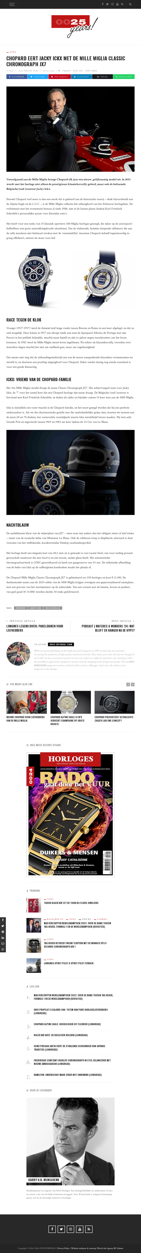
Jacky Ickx (78, 70)
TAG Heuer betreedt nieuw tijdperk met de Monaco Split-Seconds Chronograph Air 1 (75, 944)
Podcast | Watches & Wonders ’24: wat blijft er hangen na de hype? (108, 628)
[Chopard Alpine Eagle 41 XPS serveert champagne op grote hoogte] (70, 702)
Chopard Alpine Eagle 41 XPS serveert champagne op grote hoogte (67, 720)
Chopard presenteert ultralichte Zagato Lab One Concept (114, 718)
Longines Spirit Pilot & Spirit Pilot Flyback (68, 963)
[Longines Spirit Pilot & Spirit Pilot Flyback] (33, 965)
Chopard (66, 70)
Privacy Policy (63, 1248)
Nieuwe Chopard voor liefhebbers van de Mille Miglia (25, 718)
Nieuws (86, 919)
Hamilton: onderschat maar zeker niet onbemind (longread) (68, 1075)
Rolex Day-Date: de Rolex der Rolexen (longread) (61, 1035)
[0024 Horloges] (70, 27)
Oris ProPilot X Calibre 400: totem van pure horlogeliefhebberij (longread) (71, 1011)
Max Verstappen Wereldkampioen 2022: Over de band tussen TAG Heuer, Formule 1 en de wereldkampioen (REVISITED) (77, 924)
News (13, 52)
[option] (26, 707)
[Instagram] (112, 4)
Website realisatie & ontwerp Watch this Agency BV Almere (97, 1248)
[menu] (11, 4)
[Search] (130, 4)
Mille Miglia (91, 70)
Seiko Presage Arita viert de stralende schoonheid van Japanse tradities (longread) (69, 1047)
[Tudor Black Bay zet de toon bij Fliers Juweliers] (33, 905)
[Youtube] (117, 4)
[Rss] (122, 4)
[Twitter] (107, 4)
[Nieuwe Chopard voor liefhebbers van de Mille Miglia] (26, 702)
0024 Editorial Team (28, 70)
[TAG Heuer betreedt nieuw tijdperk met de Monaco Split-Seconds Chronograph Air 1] (33, 945)
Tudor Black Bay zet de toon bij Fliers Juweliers (71, 903)
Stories (102, 919)
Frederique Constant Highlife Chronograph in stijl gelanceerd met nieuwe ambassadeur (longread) (72, 1062)
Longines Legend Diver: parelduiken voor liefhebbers (34, 628)
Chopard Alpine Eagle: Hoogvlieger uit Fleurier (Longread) (67, 1024)
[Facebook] (103, 4)
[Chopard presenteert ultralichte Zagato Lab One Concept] (115, 702)
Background (55, 919)
